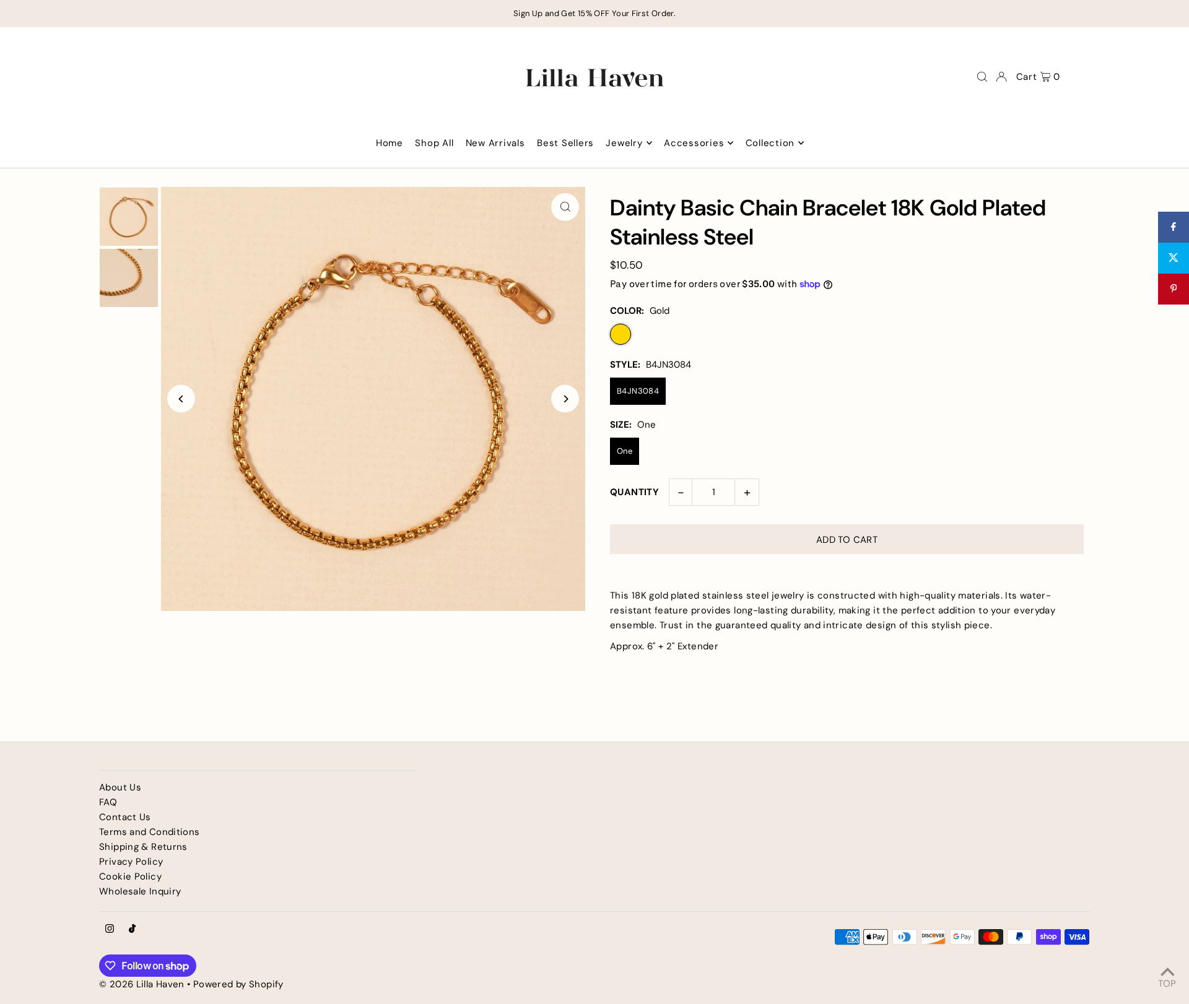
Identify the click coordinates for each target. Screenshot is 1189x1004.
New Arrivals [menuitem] (495, 143)
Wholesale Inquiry (140, 891)
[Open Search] (982, 77)
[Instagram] (109, 929)
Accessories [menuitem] (694, 143)
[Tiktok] (132, 929)
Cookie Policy (130, 876)
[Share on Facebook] (1173, 227)
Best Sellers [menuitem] (565, 143)
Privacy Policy (131, 861)
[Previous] (181, 399)
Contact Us (125, 817)
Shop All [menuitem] (434, 143)
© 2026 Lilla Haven (142, 984)
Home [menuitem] (389, 143)
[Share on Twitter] (1173, 258)
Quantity (634, 492)
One (624, 451)
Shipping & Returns (143, 847)
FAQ (108, 802)
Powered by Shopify (238, 984)
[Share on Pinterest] (1173, 289)
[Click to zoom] (565, 207)
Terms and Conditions (149, 832)
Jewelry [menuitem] (624, 143)
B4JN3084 (638, 391)
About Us (120, 787)
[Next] (565, 399)
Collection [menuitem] (770, 143)
